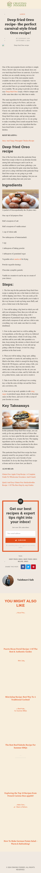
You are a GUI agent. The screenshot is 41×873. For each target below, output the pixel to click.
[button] (23, 566)
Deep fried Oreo (12, 91)
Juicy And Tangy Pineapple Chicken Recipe (18, 140)
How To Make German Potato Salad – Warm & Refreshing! (20, 842)
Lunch (22, 14)
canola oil (17, 259)
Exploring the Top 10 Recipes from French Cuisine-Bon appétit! (20, 794)
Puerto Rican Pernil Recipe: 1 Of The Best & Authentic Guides (20, 650)
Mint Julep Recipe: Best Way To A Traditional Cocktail (20, 698)
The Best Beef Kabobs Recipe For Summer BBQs (20, 746)
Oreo (26, 561)
